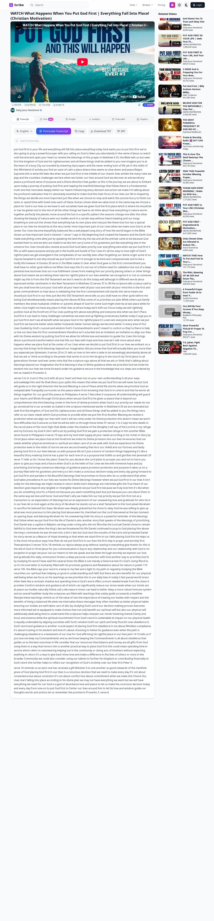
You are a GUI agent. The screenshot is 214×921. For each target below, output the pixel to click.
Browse (146, 4)
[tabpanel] (82, 411)
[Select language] (179, 5)
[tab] (22, 119)
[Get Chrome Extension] (172, 5)
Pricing (161, 4)
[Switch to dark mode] (186, 5)
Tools (132, 4)
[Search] (31, 5)
